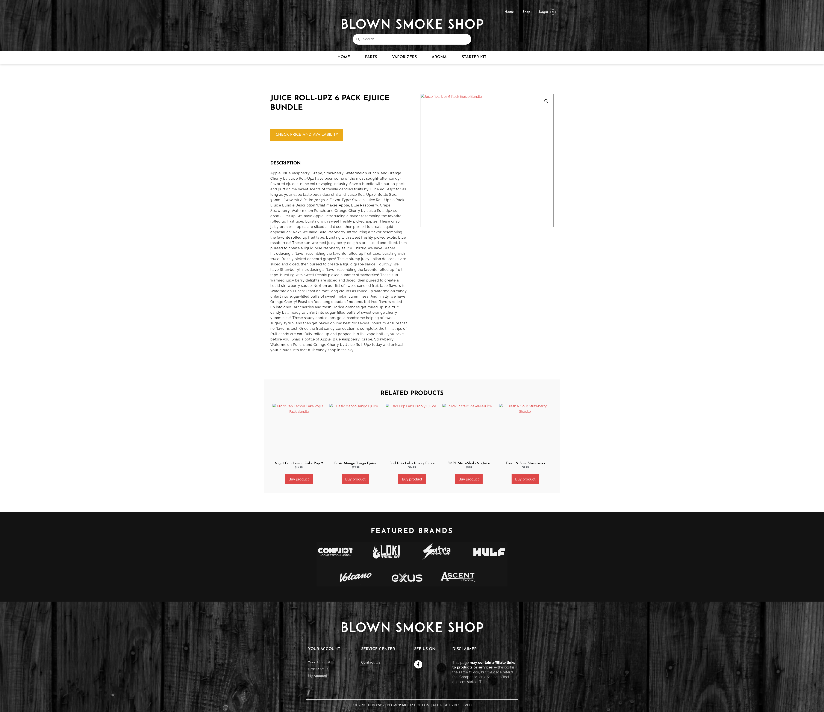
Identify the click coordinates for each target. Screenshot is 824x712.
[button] (546, 101)
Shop (526, 12)
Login (543, 12)
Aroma (439, 57)
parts (371, 57)
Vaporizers (404, 57)
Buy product (299, 479)
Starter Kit (474, 57)
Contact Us (370, 662)
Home (509, 12)
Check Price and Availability (307, 135)
